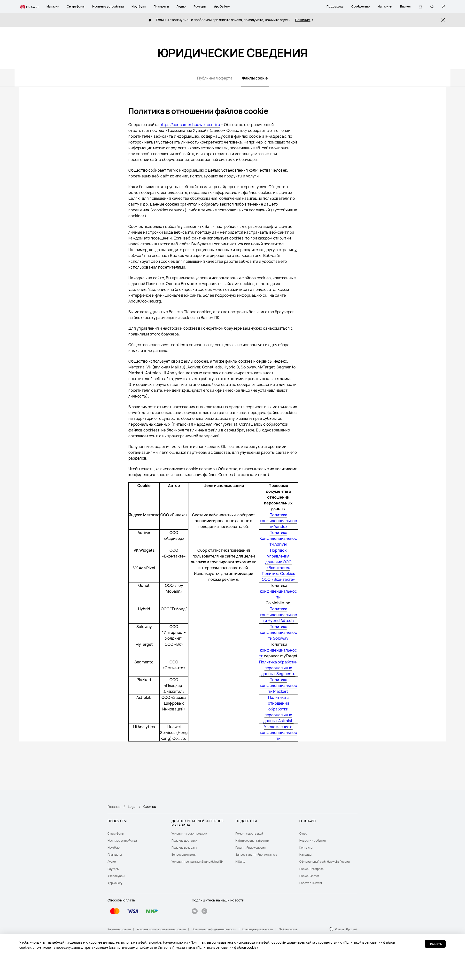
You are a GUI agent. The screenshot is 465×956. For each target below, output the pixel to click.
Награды (305, 854)
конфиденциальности (278, 594)
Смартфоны (116, 833)
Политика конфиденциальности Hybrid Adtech (278, 614)
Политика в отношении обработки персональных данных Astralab (278, 709)
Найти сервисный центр (252, 840)
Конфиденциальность (257, 929)
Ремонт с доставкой (249, 833)
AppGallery (115, 883)
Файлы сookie (288, 929)
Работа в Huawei (310, 883)
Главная (114, 806)
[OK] (204, 912)
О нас (303, 833)
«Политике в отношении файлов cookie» (227, 947)
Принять (435, 944)
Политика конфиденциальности (214, 929)
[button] (420, 6)
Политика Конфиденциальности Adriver (278, 538)
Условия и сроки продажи (189, 833)
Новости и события (312, 840)
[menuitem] (137, 833)
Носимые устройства (122, 840)
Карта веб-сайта (119, 929)
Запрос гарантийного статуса (256, 854)
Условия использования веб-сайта (161, 929)
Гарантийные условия (250, 847)
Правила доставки (184, 840)
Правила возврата (184, 847)
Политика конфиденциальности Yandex (278, 520)
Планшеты (115, 854)
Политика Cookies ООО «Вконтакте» (278, 576)
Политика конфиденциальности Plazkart (278, 685)
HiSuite (240, 862)
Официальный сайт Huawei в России (324, 862)
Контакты (305, 847)
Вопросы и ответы (183, 854)
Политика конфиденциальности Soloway (278, 632)
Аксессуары (116, 876)
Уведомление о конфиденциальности (278, 732)
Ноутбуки (114, 847)
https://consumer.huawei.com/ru (190, 124)
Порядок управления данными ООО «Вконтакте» (278, 559)
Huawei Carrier (309, 876)
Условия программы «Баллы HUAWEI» (197, 862)
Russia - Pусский (346, 929)
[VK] (195, 912)
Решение (302, 19)
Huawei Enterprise (311, 869)
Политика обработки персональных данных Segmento (278, 667)
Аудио (112, 862)
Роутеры (113, 869)
